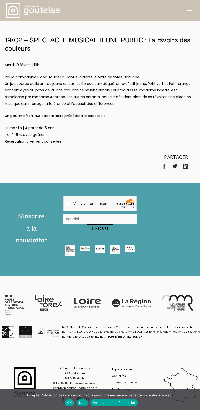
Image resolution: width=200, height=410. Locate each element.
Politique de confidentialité (114, 403)
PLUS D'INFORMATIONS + (125, 337)
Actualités (119, 376)
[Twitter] (174, 166)
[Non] (193, 399)
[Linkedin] (185, 166)
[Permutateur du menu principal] (189, 10)
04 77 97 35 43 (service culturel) (75, 383)
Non (82, 403)
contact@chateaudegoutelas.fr (75, 388)
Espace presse (122, 369)
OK (69, 403)
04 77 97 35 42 (75, 378)
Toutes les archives (125, 382)
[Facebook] (164, 166)
